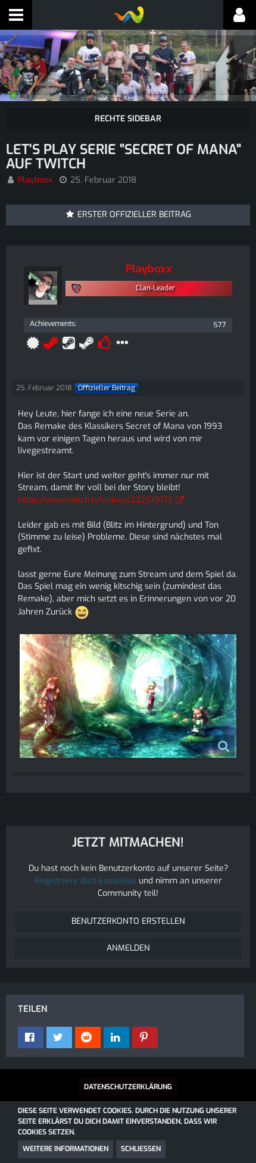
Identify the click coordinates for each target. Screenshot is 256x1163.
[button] (16, 15)
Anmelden (128, 948)
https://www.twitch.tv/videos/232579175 (95, 500)
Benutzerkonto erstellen (128, 921)
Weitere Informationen (65, 1148)
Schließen (141, 1148)
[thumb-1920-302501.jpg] (128, 696)
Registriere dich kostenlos (85, 880)
